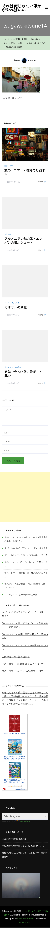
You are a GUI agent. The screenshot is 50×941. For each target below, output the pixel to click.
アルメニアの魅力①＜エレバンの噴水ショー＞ (23, 240)
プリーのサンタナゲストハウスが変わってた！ (26, 555)
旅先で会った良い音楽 (12, 367)
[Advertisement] (25, 497)
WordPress (24, 922)
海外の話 (7, 234)
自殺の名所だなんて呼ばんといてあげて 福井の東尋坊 (24, 855)
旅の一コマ (8, 166)
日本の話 (34, 39)
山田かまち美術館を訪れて (16, 656)
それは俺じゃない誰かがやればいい (21, 7)
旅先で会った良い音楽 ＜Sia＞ (23, 373)
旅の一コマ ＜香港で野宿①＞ (24, 172)
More (40, 181)
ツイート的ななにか (11, 303)
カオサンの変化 (15, 307)
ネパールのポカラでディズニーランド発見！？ (26, 548)
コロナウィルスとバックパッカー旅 (20, 594)
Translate (25, 821)
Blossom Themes (25, 918)
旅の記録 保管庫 (20, 39)
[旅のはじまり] (21, 874)
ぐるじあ (32, 60)
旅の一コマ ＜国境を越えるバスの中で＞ (24, 663)
